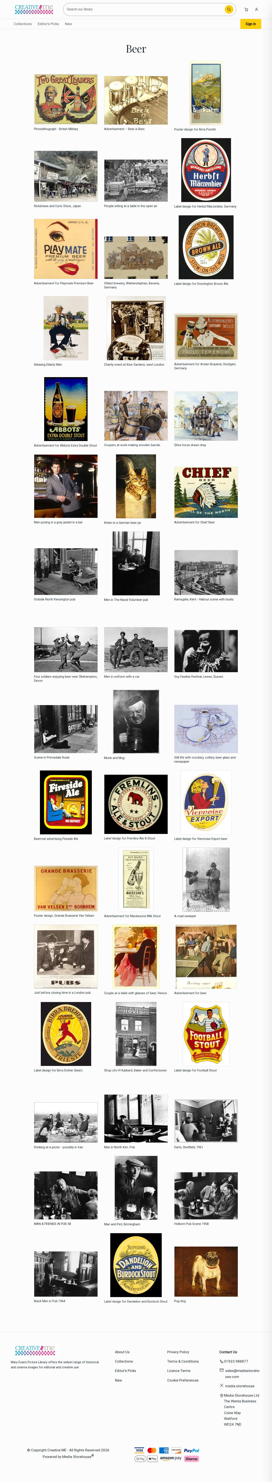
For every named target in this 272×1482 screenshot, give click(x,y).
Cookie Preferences (183, 1380)
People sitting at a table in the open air (130, 206)
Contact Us (228, 1352)
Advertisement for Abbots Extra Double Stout (65, 445)
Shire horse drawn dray (190, 445)
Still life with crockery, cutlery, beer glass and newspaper (205, 759)
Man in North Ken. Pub (119, 1147)
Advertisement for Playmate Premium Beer (64, 283)
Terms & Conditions (183, 1361)
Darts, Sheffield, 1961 (188, 1147)
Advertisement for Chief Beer (194, 522)
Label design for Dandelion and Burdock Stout (135, 1301)
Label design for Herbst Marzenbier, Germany (205, 206)
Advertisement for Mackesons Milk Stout (132, 916)
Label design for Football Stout (195, 1070)
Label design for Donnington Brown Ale (201, 284)
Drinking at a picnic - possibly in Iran (58, 1147)
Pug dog (180, 1301)
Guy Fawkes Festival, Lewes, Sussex (198, 677)
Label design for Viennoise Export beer (200, 839)
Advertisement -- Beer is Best (124, 129)
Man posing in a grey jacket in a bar (58, 522)
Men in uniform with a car (122, 677)
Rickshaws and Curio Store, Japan (57, 206)
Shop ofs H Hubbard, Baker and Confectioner (135, 1070)
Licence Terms (179, 1371)
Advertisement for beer (190, 993)
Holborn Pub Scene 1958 (191, 1224)
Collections (23, 24)
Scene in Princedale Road (51, 757)
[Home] (34, 9)
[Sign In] (256, 9)
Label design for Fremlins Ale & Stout (129, 838)
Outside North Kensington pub (54, 599)
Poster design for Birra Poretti (195, 129)
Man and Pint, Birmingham (122, 1224)
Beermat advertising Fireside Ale (56, 839)
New (68, 24)
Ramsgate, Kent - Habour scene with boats (204, 599)
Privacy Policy (178, 1352)
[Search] (229, 9)
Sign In (251, 24)
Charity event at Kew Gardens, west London (134, 365)
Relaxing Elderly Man (48, 365)
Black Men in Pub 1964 (49, 1301)
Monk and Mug (114, 758)
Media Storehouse (76, 1457)
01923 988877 (236, 1361)
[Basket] (246, 9)
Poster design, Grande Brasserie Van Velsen (64, 916)
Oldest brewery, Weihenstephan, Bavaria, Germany (132, 285)
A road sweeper (185, 916)
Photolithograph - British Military (56, 129)
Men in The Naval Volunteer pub (126, 600)
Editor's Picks (48, 24)
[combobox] (144, 9)
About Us (122, 1352)
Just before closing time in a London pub (62, 993)
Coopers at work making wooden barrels (132, 445)
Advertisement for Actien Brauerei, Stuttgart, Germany (205, 366)
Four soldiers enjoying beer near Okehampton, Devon (65, 679)
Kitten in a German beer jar (122, 523)
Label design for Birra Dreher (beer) (58, 1070)
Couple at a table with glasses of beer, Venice (135, 993)
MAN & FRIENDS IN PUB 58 (52, 1224)
